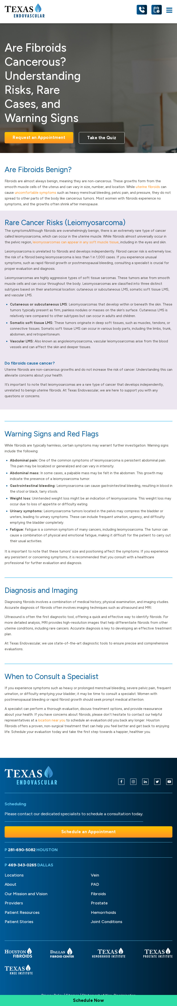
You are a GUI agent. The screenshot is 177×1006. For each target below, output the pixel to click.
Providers (14, 903)
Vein (95, 875)
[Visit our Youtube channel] (169, 782)
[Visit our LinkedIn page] (145, 782)
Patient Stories (19, 921)
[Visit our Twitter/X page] (157, 782)
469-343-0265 (22, 865)
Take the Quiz (101, 137)
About (10, 884)
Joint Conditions (106, 921)
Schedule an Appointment (88, 831)
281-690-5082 (22, 849)
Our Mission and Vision (26, 893)
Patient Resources (22, 912)
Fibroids (98, 893)
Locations (14, 875)
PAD (95, 884)
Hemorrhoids (103, 912)
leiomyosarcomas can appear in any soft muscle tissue (76, 242)
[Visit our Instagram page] (133, 782)
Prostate (99, 903)
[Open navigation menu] (169, 10)
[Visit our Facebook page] (121, 782)
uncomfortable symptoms (35, 193)
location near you (51, 720)
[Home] (31, 775)
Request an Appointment (39, 137)
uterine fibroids (148, 187)
